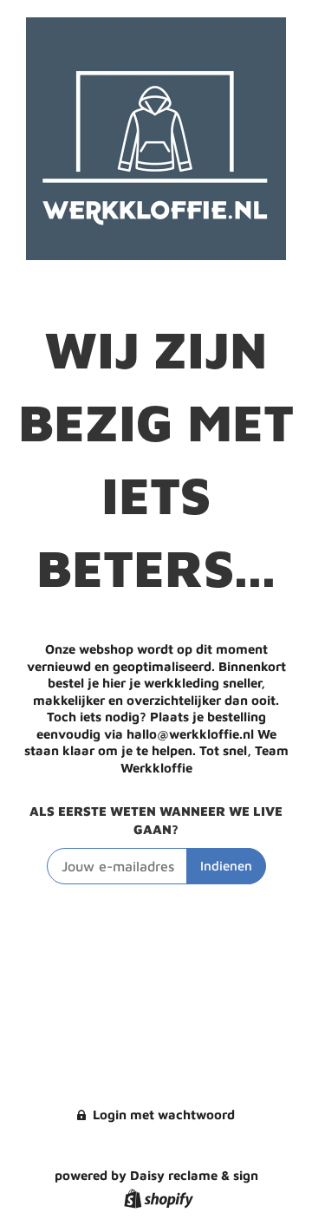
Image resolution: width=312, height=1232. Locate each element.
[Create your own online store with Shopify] (156, 1201)
